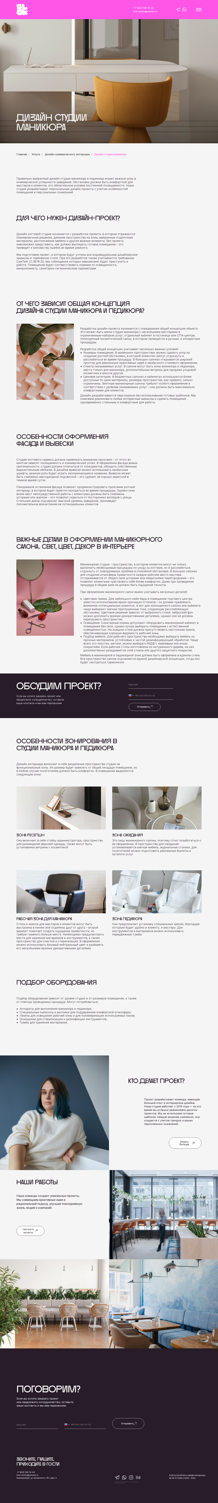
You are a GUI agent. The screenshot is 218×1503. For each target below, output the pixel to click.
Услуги (36, 154)
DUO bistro (25, 1341)
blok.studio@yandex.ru (27, 1475)
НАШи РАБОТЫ (37, 1182)
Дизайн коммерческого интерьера (67, 154)
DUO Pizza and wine (146, 1340)
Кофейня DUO (138, 1251)
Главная (21, 154)
